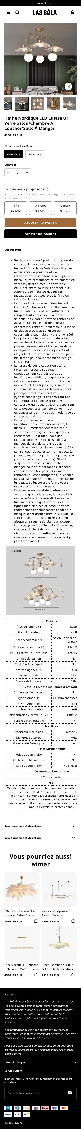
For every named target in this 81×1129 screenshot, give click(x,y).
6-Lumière (13, 154)
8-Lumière (34, 154)
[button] (8, 12)
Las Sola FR (16, 1123)
